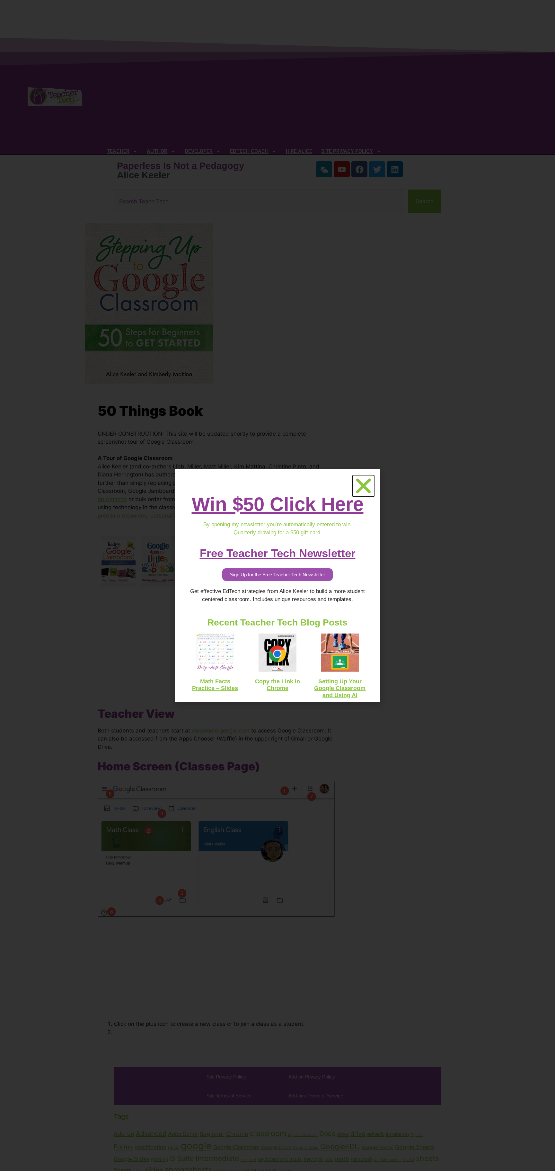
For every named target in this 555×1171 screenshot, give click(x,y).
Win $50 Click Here (278, 504)
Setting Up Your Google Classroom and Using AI (340, 688)
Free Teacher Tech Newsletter (278, 553)
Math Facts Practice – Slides (215, 685)
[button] (363, 485)
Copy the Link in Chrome (277, 685)
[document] (277, 585)
